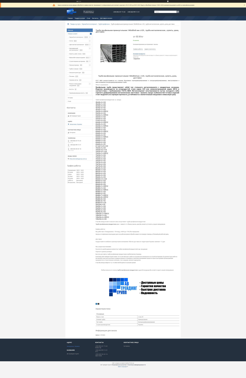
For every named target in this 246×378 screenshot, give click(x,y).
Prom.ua (131, 363)
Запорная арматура (75, 72)
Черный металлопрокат (89, 24)
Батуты (71, 89)
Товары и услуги (80, 18)
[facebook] (96, 304)
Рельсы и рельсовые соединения (75, 84)
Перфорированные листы (77, 93)
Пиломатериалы (74, 65)
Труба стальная (74, 68)
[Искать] (178, 12)
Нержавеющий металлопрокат (74, 49)
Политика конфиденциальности (137, 364)
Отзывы (70, 97)
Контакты (95, 18)
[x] (98, 304)
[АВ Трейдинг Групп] (74, 11)
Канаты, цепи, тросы (75, 53)
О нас (88, 18)
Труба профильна (104, 24)
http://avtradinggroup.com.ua (78, 158)
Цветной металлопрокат (76, 44)
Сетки (71, 40)
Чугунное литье (73, 80)
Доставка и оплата (106, 18)
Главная (70, 18)
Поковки (71, 76)
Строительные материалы (77, 61)
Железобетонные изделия (77, 57)
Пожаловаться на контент (119, 364)
